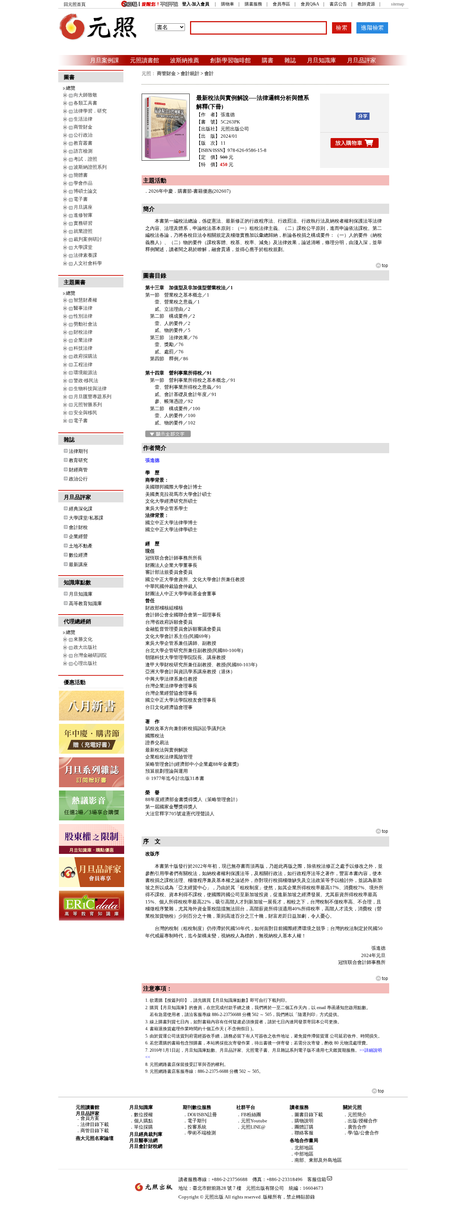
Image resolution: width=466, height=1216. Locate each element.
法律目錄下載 (94, 1124)
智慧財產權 (85, 300)
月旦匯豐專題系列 (92, 396)
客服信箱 (316, 1179)
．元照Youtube (251, 1120)
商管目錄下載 (94, 1130)
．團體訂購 (301, 1127)
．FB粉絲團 (248, 1114)
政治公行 (78, 479)
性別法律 (83, 316)
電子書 (81, 199)
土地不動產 (80, 546)
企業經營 (78, 536)
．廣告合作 (355, 1127)
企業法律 (83, 340)
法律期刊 (78, 451)
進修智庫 (83, 215)
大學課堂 (83, 247)
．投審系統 (194, 1127)
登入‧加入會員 (195, 4)
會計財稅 (78, 527)
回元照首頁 (75, 4)
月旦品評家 (361, 60)
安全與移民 (85, 412)
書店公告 (338, 4)
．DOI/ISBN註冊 (200, 1114)
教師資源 (366, 4)
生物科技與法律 (90, 388)
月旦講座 (83, 207)
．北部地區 (301, 1147)
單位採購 (143, 1127)
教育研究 (78, 460)
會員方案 (89, 1118)
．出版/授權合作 (360, 1120)
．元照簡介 (355, 1114)
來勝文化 (83, 639)
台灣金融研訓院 (90, 655)
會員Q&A (310, 4)
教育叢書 (83, 143)
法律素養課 (85, 255)
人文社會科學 (88, 263)
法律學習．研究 (90, 111)
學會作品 (83, 183)
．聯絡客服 (301, 1132)
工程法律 (83, 364)
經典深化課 (80, 508)
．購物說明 (301, 1120)
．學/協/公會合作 (361, 1132)
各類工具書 (85, 103)
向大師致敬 (85, 95)
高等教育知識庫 (85, 603)
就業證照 (83, 231)
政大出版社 (85, 647)
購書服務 (253, 4)
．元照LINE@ (250, 1127)
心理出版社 (85, 663)
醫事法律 (83, 308)
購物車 (227, 4)
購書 (267, 60)
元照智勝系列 (88, 404)
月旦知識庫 (321, 60)
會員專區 (281, 4)
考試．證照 (85, 159)
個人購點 (143, 1120)
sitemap (397, 4)
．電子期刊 (194, 1120)
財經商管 (78, 469)
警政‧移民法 (86, 380)
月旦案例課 (104, 60)
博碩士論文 (85, 191)
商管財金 (83, 127)
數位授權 (143, 1114)
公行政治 (83, 135)
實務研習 (83, 223)
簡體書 (81, 175)
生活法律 (83, 119)
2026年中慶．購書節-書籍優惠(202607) (189, 191)
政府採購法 (85, 356)
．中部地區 (301, 1154)
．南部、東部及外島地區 (316, 1160)
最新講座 (78, 564)
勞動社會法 (85, 324)
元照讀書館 (144, 60)
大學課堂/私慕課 (86, 518)
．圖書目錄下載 (306, 1114)
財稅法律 (83, 332)
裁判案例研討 (88, 239)
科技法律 (83, 348)
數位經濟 (78, 555)
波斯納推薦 (184, 60)
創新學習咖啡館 (230, 60)
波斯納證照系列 (90, 167)
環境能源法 (85, 372)
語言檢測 (83, 151)
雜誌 (290, 60)
